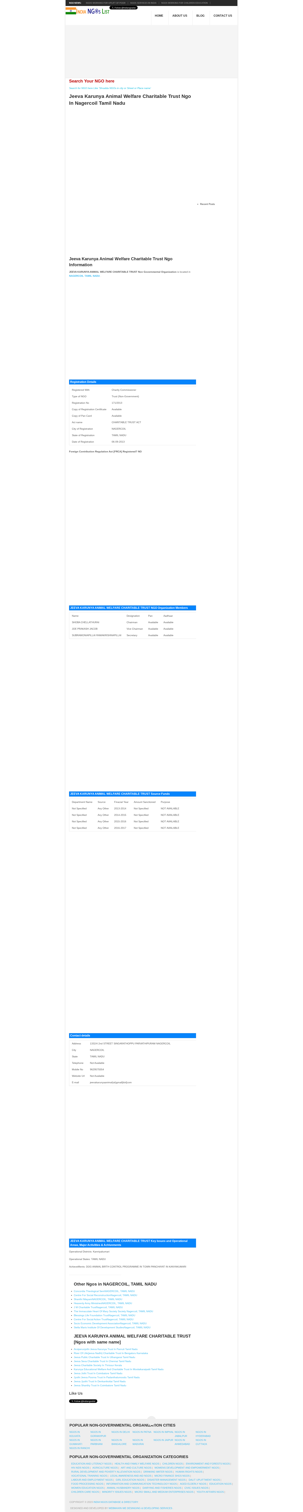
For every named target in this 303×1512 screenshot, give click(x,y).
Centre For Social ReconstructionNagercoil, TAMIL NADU (105, 1295)
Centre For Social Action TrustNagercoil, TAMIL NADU (103, 1319)
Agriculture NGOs (105, 1467)
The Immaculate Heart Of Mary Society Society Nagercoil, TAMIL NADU (113, 1311)
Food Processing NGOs (87, 1483)
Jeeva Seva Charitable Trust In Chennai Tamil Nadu (102, 1361)
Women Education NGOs (87, 1487)
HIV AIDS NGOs (80, 1467)
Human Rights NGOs (189, 1471)
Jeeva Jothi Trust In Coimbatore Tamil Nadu (98, 1373)
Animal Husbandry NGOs (123, 1487)
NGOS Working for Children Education (184, 3)
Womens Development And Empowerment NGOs (186, 1467)
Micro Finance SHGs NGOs (172, 1475)
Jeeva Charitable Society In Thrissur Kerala (98, 1365)
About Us (179, 15)
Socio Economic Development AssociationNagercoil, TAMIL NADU (110, 1323)
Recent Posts (207, 204)
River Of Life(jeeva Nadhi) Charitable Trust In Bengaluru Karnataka (111, 1353)
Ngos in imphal (164, 1432)
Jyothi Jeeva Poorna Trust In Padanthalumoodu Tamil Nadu (107, 1377)
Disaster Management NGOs (166, 1479)
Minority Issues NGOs (117, 1491)
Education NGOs (220, 1483)
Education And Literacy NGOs (91, 1463)
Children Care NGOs (85, 1491)
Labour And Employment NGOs (92, 1479)
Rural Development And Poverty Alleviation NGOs (105, 1471)
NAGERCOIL (76, 275)
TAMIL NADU (92, 275)
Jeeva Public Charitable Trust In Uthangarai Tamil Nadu (104, 1357)
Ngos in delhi (121, 1432)
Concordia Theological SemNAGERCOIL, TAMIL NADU (104, 1291)
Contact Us (223, 15)
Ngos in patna (142, 1432)
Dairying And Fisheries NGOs (162, 1487)
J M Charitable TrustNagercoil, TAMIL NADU (98, 1307)
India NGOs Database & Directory (115, 1502)
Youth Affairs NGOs (210, 1491)
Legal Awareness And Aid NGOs (130, 1475)
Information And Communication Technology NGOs (141, 1483)
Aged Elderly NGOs (193, 1483)
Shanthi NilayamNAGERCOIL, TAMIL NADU (98, 1299)
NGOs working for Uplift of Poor (106, 3)
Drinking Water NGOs (157, 1471)
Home (159, 15)
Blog (200, 15)
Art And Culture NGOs (136, 1467)
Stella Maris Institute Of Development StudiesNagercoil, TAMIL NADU (112, 1327)
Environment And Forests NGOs (208, 1463)
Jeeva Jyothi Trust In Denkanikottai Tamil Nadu (100, 1381)
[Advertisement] (153, 49)
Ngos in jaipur (163, 1440)
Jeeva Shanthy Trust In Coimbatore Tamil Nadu (100, 1385)
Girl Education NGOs (130, 1479)
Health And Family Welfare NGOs (137, 1463)
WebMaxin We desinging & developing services (141, 1508)
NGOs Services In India (143, 3)
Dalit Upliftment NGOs (204, 1479)
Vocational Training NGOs (89, 1475)
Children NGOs (172, 1463)
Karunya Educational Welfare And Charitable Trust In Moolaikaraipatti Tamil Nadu (119, 1369)
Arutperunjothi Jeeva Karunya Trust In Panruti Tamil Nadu (106, 1349)
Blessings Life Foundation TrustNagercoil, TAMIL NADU (104, 1315)
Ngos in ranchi (79, 1448)
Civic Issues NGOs (196, 1487)
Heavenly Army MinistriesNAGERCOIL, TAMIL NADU (103, 1303)
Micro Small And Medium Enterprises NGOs (164, 1491)
